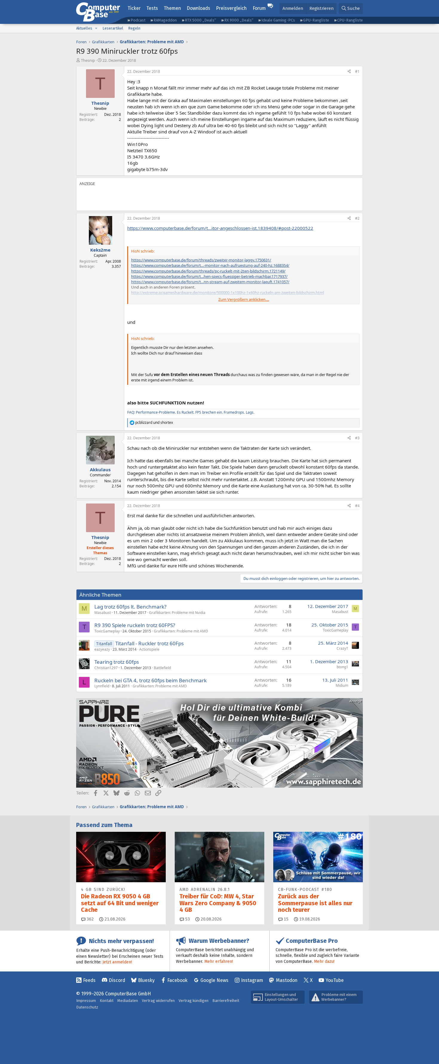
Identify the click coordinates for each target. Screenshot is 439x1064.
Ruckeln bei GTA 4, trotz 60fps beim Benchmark (150, 680)
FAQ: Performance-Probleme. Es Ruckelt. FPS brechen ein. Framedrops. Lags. (190, 412)
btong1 (342, 666)
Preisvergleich (231, 8)
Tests (152, 8)
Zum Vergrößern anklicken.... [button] (243, 299)
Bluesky (146, 980)
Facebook (177, 980)
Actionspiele (149, 649)
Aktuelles (84, 28)
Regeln (134, 28)
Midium (342, 685)
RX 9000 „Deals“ (238, 20)
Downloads (198, 8)
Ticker (134, 8)
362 (89, 919)
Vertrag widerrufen (158, 1000)
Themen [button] (172, 8)
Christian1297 (106, 667)
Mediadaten (127, 1000)
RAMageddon (165, 20)
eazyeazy (102, 649)
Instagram (252, 980)
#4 (357, 505)
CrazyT (342, 648)
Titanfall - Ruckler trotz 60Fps (149, 643)
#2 (357, 218)
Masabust (102, 612)
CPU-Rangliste (350, 20)
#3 (357, 438)
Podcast (138, 20)
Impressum (86, 1000)
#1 (357, 71)
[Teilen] (349, 71)
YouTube (335, 980)
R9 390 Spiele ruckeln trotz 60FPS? (134, 625)
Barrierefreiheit (225, 1000)
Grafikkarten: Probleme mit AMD (181, 631)
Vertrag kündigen (193, 1000)
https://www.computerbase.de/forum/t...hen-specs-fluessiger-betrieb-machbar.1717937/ (209, 276)
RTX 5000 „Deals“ (200, 20)
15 (285, 919)
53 (187, 919)
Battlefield (162, 667)
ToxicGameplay (107, 631)
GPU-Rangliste (316, 20)
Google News (214, 980)
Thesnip (88, 60)
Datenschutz (87, 1007)
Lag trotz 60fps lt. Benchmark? (130, 606)
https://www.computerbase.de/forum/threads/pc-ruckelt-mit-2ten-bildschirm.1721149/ (208, 271)
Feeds (89, 980)
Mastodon (286, 980)
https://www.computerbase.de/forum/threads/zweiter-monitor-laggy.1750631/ (201, 260)
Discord (117, 980)
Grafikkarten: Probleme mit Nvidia (177, 612)
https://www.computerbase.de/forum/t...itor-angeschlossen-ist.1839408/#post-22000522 (220, 228)
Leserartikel (112, 28)
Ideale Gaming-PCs (278, 20)
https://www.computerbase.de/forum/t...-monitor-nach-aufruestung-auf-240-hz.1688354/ (210, 265)
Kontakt (106, 1000)
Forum (259, 8)
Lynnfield (101, 686)
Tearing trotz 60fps (116, 661)
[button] (96, 28)
